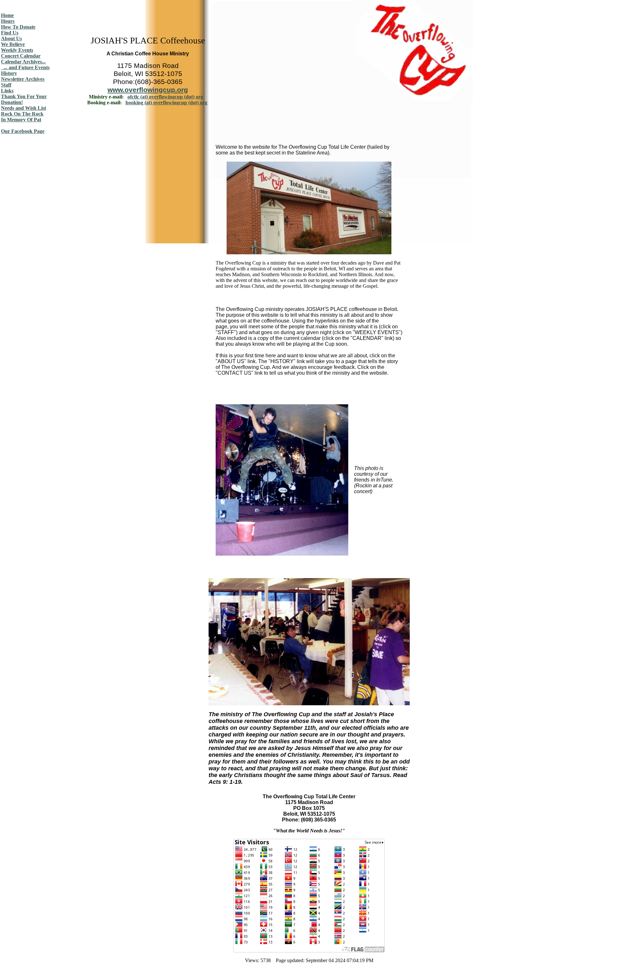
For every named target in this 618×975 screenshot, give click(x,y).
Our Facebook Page (22, 131)
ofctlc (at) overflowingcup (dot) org (165, 96)
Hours (7, 21)
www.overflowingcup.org (148, 90)
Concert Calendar (21, 56)
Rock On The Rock (22, 114)
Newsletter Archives (22, 79)
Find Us (9, 32)
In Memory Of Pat (21, 119)
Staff (6, 85)
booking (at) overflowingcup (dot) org (166, 102)
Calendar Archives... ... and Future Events (25, 64)
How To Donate (18, 27)
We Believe (13, 44)
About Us (11, 38)
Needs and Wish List (23, 108)
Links (7, 90)
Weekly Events (17, 50)
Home (7, 15)
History (9, 73)
